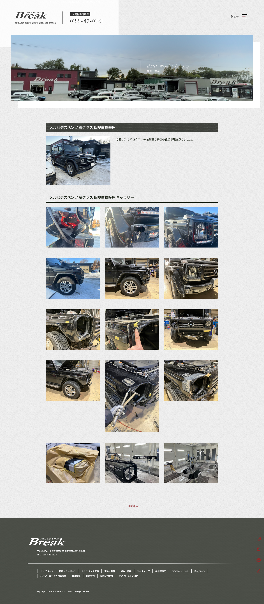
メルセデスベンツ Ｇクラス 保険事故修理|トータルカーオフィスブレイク (75, 1)
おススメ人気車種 (90, 571)
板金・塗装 (126, 571)
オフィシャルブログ (128, 575)
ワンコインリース (180, 571)
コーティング (143, 571)
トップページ (46, 571)
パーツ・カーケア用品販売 (53, 575)
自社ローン (199, 571)
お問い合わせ (106, 575)
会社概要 (76, 575)
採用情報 (90, 575)
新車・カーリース (67, 571)
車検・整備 (109, 571)
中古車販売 (160, 571)
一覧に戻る (132, 506)
